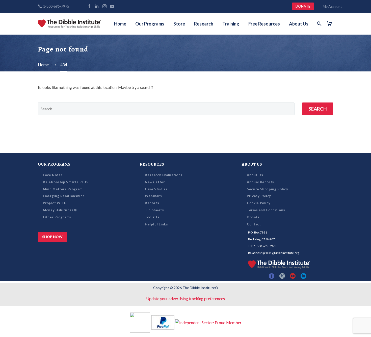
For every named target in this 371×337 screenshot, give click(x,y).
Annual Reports (260, 182)
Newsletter (155, 182)
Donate (253, 217)
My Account (332, 6)
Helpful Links (156, 224)
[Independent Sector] (208, 322)
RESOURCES (152, 164)
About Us (298, 23)
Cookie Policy (258, 203)
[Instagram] (104, 6)
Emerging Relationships (64, 196)
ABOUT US (252, 164)
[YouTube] (112, 6)
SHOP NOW (52, 237)
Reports (152, 203)
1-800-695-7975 (56, 6)
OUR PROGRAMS (54, 164)
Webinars (153, 196)
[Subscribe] (119, 6)
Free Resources (264, 23)
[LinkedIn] (97, 6)
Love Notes (53, 175)
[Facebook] (89, 6)
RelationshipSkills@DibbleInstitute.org (273, 253)
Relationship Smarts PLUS (66, 182)
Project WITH (55, 203)
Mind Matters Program (63, 189)
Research (203, 23)
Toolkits (152, 217)
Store (179, 23)
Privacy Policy (259, 196)
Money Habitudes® (60, 210)
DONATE (303, 6)
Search (317, 109)
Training (230, 23)
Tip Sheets (154, 210)
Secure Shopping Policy (267, 189)
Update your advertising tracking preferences (185, 298)
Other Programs (57, 217)
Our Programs (149, 23)
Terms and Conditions (266, 210)
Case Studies (156, 189)
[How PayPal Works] (162, 322)
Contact (254, 224)
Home (120, 23)
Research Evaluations (163, 175)
